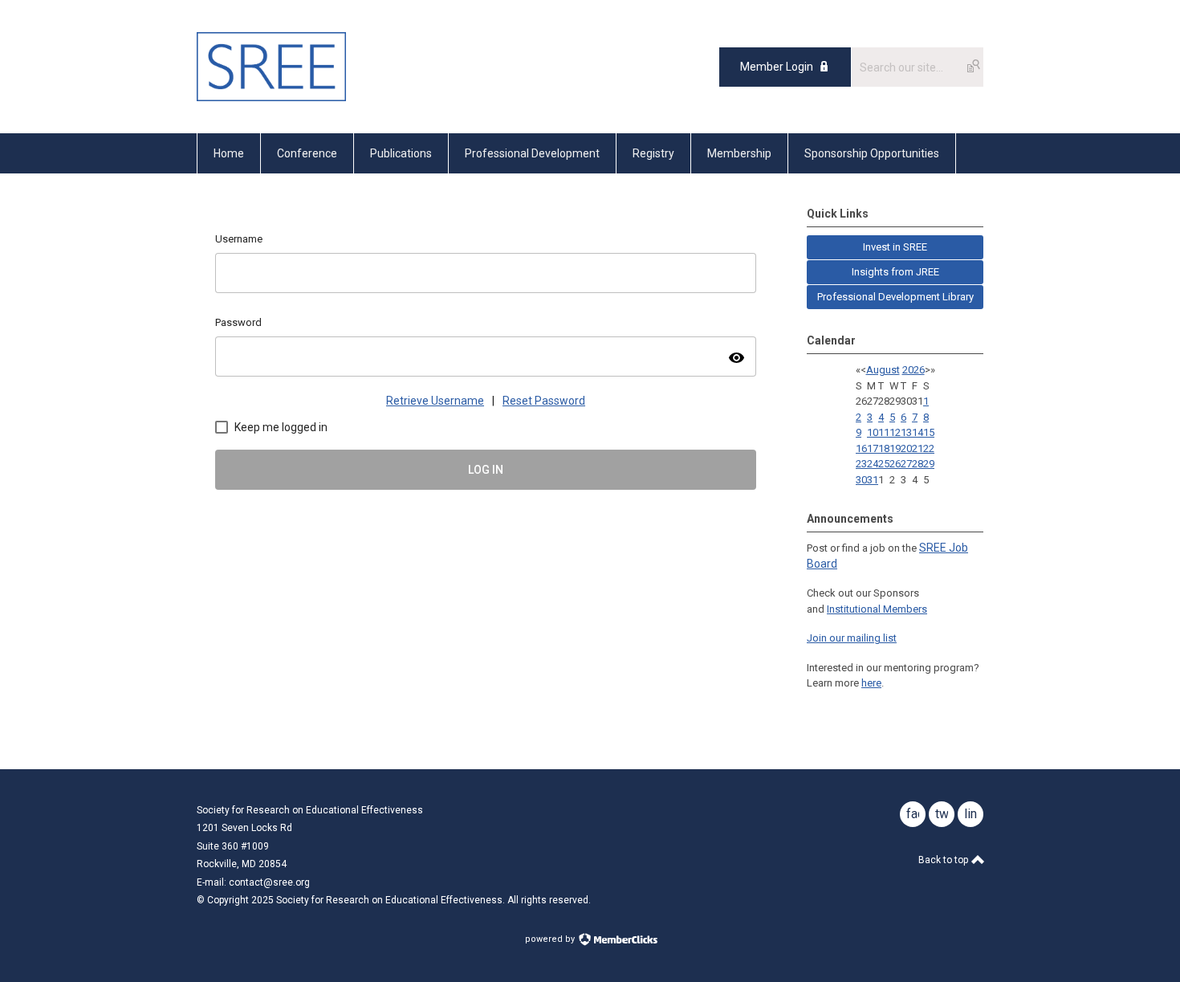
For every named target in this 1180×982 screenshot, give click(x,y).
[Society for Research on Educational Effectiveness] (271, 97)
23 (861, 464)
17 (872, 448)
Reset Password (544, 400)
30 (861, 480)
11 (883, 432)
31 (872, 480)
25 (883, 464)
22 (928, 448)
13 (906, 432)
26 (895, 464)
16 (861, 448)
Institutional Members (877, 609)
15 (928, 432)
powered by (551, 939)
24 (872, 464)
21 (917, 448)
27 (906, 464)
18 (883, 448)
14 (917, 432)
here (871, 683)
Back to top (944, 860)
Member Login (776, 66)
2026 (913, 370)
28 (917, 464)
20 (906, 448)
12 (895, 432)
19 (895, 448)
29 (928, 464)
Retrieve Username (435, 400)
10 (872, 432)
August (883, 370)
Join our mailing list (852, 638)
